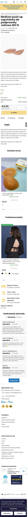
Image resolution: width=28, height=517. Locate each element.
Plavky (3, 424)
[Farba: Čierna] (2, 274)
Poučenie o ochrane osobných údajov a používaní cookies (12, 453)
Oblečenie (4, 417)
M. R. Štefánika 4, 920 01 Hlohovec (10, 390)
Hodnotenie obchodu (14, 313)
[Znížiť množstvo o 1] (18, 107)
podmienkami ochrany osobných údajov (13, 472)
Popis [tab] (6, 124)
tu (24, 505)
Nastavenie (13, 508)
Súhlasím (20, 513)
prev (1, 169)
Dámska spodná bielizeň (8, 420)
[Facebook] (3, 406)
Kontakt (3, 439)
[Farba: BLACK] (9, 274)
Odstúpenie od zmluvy (7, 456)
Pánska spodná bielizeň (8, 422)
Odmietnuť (7, 513)
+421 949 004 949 (10, 396)
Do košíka (14, 112)
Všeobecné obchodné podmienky (10, 447)
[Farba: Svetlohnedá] (5, 274)
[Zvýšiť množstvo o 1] (25, 107)
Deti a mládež (5, 426)
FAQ (2, 443)
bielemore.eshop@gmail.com (13, 392)
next (26, 169)
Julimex (7, 32)
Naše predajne (5, 399)
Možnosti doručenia (6, 100)
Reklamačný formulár (7, 458)
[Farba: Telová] (2, 205)
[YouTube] (10, 406)
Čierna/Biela (15, 274)
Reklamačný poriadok (7, 450)
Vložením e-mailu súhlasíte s (13, 471)
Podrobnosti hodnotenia (8, 30)
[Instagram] (7, 406)
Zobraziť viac (14, 380)
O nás (3, 441)
